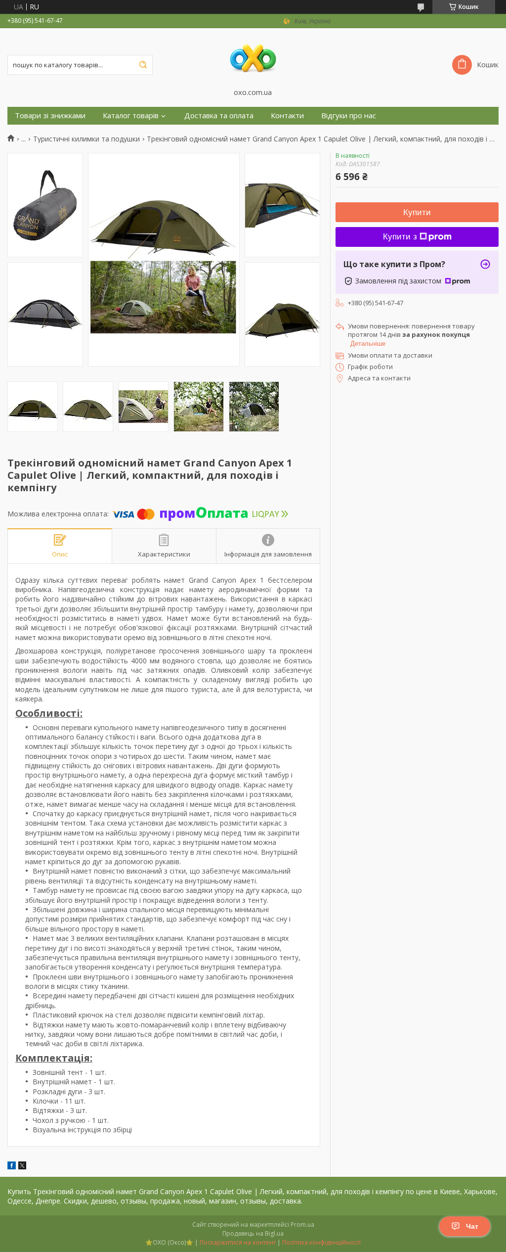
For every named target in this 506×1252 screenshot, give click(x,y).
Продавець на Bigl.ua (253, 1233)
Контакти (287, 115)
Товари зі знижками (50, 115)
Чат (472, 1226)
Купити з (400, 236)
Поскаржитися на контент (238, 1242)
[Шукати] (143, 65)
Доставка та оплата (218, 115)
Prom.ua (302, 1224)
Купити (417, 212)
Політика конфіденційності (321, 1242)
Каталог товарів (131, 115)
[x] (22, 1166)
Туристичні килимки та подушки (86, 139)
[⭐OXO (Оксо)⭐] (253, 58)
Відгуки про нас (348, 115)
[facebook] (11, 1166)
